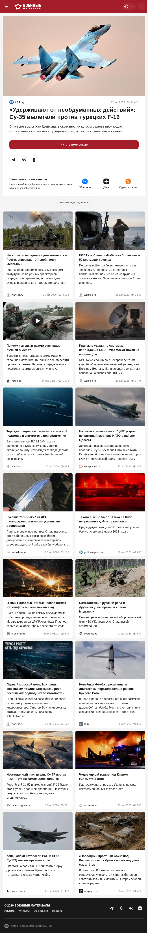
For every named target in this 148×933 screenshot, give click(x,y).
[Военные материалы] (27, 6)
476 (139, 891)
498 (67, 891)
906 (139, 466)
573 (139, 633)
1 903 (65, 380)
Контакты (24, 910)
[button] (13, 159)
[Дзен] (140, 908)
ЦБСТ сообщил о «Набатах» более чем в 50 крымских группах (109, 258)
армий (69, 131)
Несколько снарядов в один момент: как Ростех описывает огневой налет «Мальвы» (37, 260)
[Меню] (6, 6)
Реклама (9, 910)
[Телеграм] (112, 908)
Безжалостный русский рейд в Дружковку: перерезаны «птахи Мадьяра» (102, 607)
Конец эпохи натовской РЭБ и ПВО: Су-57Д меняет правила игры (33, 858)
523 (139, 723)
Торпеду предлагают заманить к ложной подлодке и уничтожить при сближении (36, 433)
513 (139, 805)
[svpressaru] (81, 634)
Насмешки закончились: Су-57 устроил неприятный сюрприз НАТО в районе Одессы (108, 436)
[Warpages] (81, 891)
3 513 (65, 294)
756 (67, 552)
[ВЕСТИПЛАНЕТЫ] (81, 466)
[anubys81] (8, 380)
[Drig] (8, 552)
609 (67, 633)
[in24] (11, 102)
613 (139, 552)
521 (67, 805)
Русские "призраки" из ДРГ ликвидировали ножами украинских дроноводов (33, 521)
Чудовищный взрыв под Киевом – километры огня (105, 777)
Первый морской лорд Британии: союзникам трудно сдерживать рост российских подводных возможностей (35, 689)
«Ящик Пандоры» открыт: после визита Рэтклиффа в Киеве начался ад (36, 605)
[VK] (130, 908)
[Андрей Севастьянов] (8, 295)
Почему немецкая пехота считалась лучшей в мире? (33, 348)
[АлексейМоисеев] (81, 724)
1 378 (138, 380)
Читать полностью (74, 144)
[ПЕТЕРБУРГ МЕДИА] (8, 805)
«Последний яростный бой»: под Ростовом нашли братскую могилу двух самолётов (109, 860)
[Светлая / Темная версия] (129, 6)
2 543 (138, 294)
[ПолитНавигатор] (81, 552)
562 (67, 723)
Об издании (41, 910)
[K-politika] (8, 634)
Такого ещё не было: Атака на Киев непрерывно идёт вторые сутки (105, 519)
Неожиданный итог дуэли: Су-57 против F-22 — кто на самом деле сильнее (36, 777)
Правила (57, 910)
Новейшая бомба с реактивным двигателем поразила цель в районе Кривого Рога (106, 689)
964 (67, 466)
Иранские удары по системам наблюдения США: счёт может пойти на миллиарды (109, 350)
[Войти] (141, 6)
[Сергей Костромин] (81, 380)
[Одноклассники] (121, 908)
